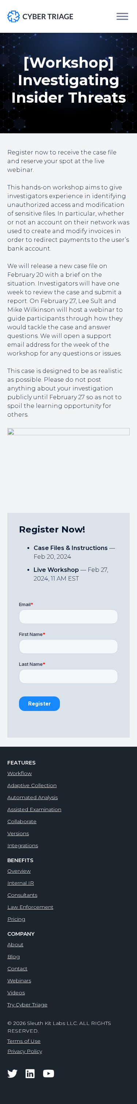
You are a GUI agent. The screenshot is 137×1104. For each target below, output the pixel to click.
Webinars (19, 980)
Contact (17, 968)
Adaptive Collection (32, 785)
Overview (19, 871)
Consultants (22, 895)
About (15, 944)
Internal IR (20, 883)
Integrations (22, 845)
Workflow (19, 773)
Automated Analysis (32, 797)
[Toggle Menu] (122, 16)
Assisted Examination (34, 809)
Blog (13, 956)
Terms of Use (24, 1041)
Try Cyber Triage (27, 1004)
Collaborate (22, 821)
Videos (16, 992)
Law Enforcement (30, 907)
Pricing (16, 919)
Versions (18, 833)
